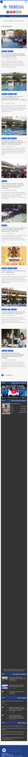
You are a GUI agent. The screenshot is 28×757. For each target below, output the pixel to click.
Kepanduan (4, 94)
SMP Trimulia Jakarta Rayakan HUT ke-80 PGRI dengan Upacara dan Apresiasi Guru (13, 55)
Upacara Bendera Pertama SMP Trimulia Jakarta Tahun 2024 (13, 312)
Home (12, 20)
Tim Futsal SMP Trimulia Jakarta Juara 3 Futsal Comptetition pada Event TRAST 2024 (13, 229)
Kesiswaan (4, 51)
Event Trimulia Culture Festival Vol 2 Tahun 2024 (13, 271)
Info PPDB (10, 268)
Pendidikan (10, 51)
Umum (15, 268)
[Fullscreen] (25, 397)
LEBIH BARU (9, 375)
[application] (14, 391)
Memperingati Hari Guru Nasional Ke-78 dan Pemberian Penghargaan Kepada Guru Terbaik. (12, 356)
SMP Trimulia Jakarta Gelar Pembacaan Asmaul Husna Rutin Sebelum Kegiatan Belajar (13, 142)
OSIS (15, 94)
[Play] (3, 397)
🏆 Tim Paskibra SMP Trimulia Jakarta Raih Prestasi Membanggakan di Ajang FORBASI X (13, 99)
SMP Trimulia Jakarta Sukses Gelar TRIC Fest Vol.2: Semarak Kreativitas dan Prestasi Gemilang (12, 186)
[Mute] (23, 397)
